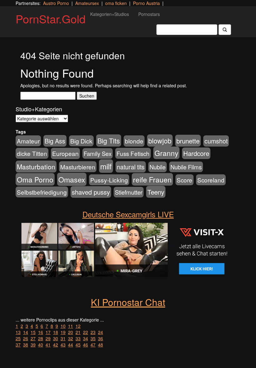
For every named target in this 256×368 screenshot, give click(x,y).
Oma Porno (35, 179)
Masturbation (36, 166)
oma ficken (116, 3)
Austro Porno (56, 3)
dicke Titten (32, 153)
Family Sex (97, 153)
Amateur (28, 141)
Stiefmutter (128, 192)
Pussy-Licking (109, 180)
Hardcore (196, 153)
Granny (166, 153)
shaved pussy (91, 191)
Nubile (157, 167)
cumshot (216, 141)
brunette (187, 140)
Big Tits (108, 140)
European (65, 153)
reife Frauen (152, 179)
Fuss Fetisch (133, 153)
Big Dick (81, 141)
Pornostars (149, 14)
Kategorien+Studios (109, 14)
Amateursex (87, 3)
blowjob (159, 140)
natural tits (131, 166)
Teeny (155, 191)
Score (184, 180)
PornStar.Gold (51, 19)
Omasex (71, 179)
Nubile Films (186, 167)
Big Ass (55, 140)
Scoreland (210, 180)
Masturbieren (77, 166)
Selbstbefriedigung (42, 192)
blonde (134, 141)
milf (106, 166)
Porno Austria (146, 3)
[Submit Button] (225, 29)
